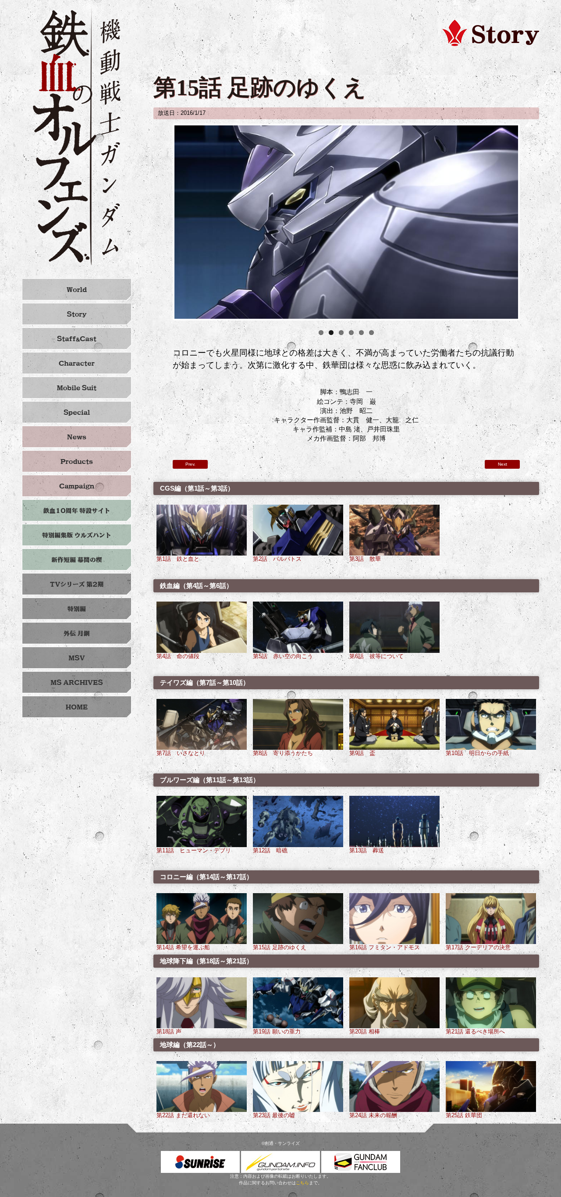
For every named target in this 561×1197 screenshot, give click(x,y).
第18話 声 (168, 1032)
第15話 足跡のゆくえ (279, 947)
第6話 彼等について (376, 656)
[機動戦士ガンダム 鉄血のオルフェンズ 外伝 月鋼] (76, 633)
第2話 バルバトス (277, 559)
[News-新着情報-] (76, 437)
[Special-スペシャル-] (76, 412)
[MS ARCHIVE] (76, 682)
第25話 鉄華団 (464, 1115)
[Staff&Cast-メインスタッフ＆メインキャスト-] (76, 338)
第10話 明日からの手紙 (477, 753)
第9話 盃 (362, 753)
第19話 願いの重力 (277, 1032)
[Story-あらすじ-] (76, 314)
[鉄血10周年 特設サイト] (76, 510)
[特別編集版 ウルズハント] (76, 535)
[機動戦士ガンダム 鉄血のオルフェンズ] (77, 136)
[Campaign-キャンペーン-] (76, 486)
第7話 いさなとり (180, 753)
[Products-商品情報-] (76, 461)
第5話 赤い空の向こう (283, 656)
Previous (161, 222)
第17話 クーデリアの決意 (478, 947)
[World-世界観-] (76, 289)
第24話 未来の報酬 (373, 1115)
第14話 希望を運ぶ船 (183, 947)
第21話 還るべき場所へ (475, 1032)
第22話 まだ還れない (183, 1115)
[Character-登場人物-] (76, 363)
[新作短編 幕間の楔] (76, 559)
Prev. (190, 464)
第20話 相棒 (364, 1032)
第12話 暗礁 (270, 851)
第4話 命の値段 (177, 656)
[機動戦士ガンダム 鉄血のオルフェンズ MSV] (76, 658)
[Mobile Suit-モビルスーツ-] (76, 388)
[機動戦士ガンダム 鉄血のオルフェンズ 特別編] (76, 609)
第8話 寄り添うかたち (283, 753)
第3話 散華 (365, 559)
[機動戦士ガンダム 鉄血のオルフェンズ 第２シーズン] (76, 584)
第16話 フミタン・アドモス (384, 947)
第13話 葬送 (366, 851)
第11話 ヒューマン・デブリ (193, 851)
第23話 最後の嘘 (274, 1115)
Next (531, 222)
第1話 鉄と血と (177, 559)
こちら (302, 1182)
